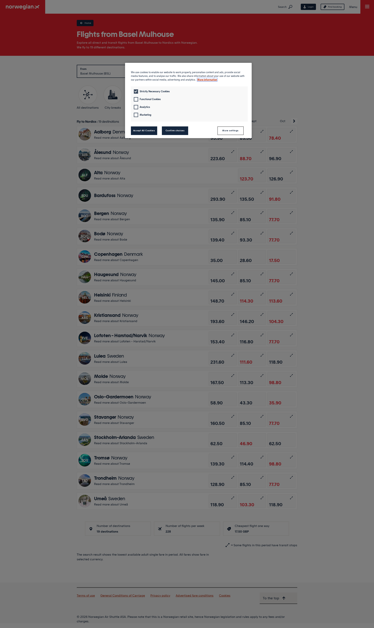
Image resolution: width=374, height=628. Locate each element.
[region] (188, 100)
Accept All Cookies (144, 130)
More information (207, 79)
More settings (230, 130)
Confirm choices (175, 130)
